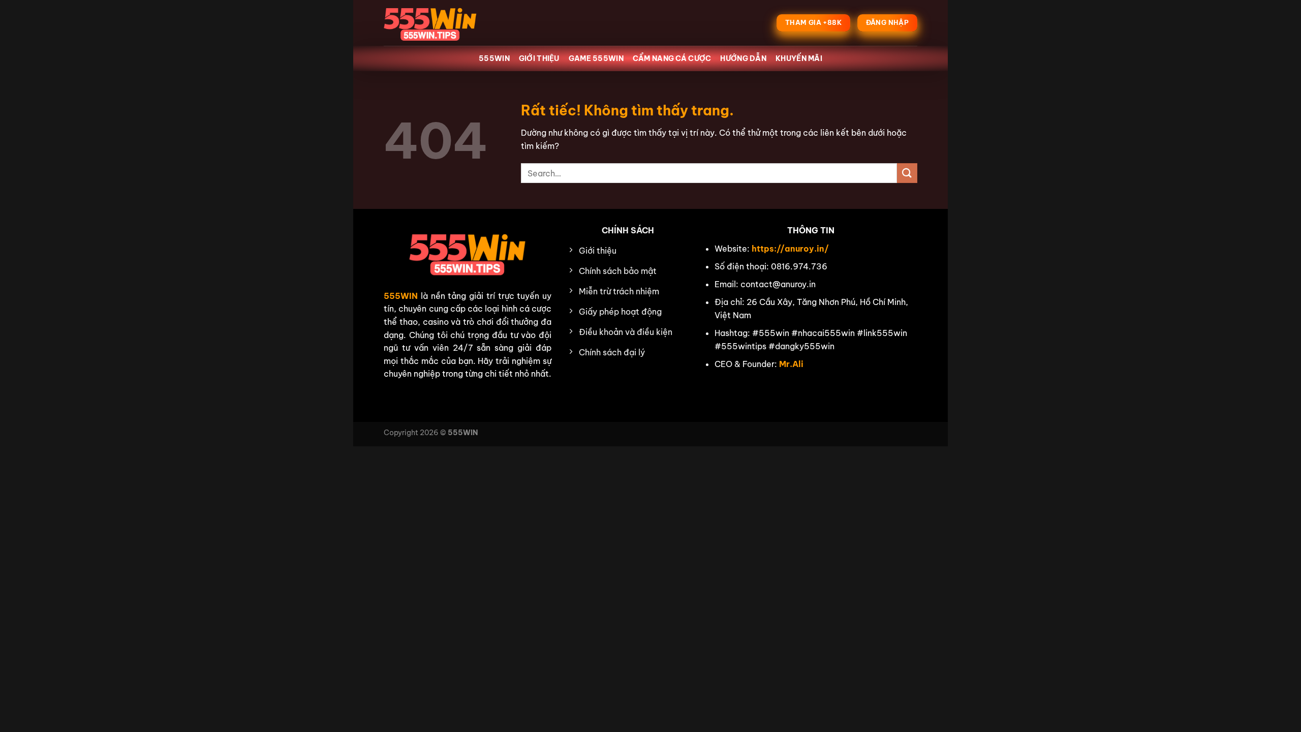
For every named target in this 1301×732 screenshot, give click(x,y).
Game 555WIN (596, 58)
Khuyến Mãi (799, 58)
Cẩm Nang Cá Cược (672, 58)
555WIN (494, 58)
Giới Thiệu (539, 58)
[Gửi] (907, 173)
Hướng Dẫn (743, 58)
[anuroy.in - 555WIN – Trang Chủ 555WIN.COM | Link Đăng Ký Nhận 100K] (434, 23)
